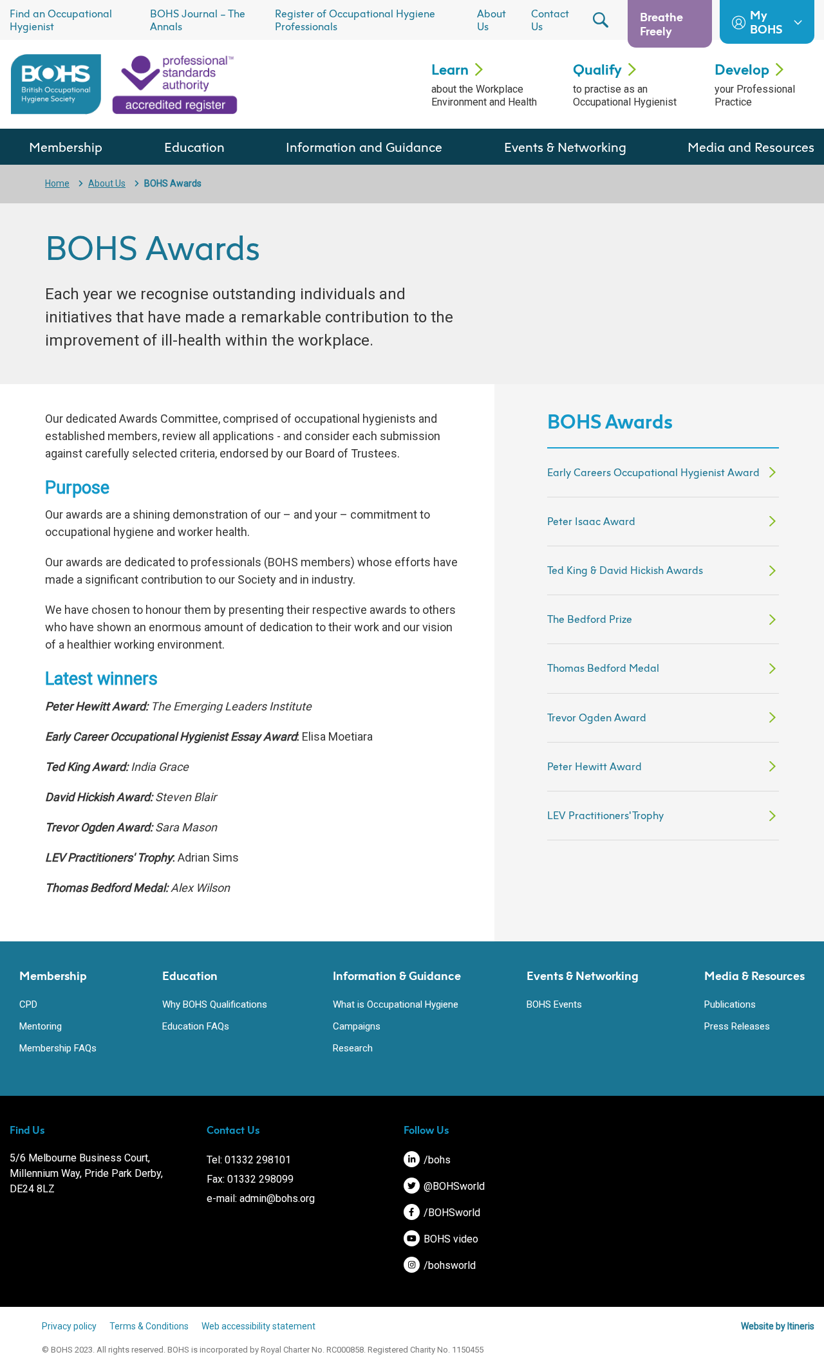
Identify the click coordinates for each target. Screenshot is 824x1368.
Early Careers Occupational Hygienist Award (653, 472)
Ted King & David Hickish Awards (625, 570)
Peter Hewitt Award (594, 766)
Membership (65, 146)
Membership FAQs (58, 1048)
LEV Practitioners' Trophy (605, 815)
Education (194, 146)
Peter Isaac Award (591, 521)
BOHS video (449, 1239)
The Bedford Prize (589, 619)
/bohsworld (448, 1265)
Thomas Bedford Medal (603, 667)
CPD (28, 1004)
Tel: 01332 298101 (249, 1160)
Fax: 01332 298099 (250, 1179)
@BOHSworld (453, 1186)
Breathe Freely (661, 24)
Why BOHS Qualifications (214, 1004)
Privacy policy (69, 1326)
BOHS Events (554, 1004)
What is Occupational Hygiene (395, 1004)
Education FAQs (195, 1026)
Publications (730, 1004)
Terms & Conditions (149, 1326)
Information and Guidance (364, 146)
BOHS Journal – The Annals (197, 20)
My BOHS (766, 22)
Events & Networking (565, 146)
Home (57, 183)
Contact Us (550, 20)
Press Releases (737, 1026)
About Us (491, 20)
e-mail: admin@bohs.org (261, 1198)
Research (353, 1048)
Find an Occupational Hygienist (61, 20)
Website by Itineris (777, 1326)
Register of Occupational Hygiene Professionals (355, 20)
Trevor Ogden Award (596, 717)
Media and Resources (751, 146)
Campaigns (356, 1026)
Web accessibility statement (258, 1326)
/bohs (436, 1160)
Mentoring (40, 1026)
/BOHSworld (450, 1212)
